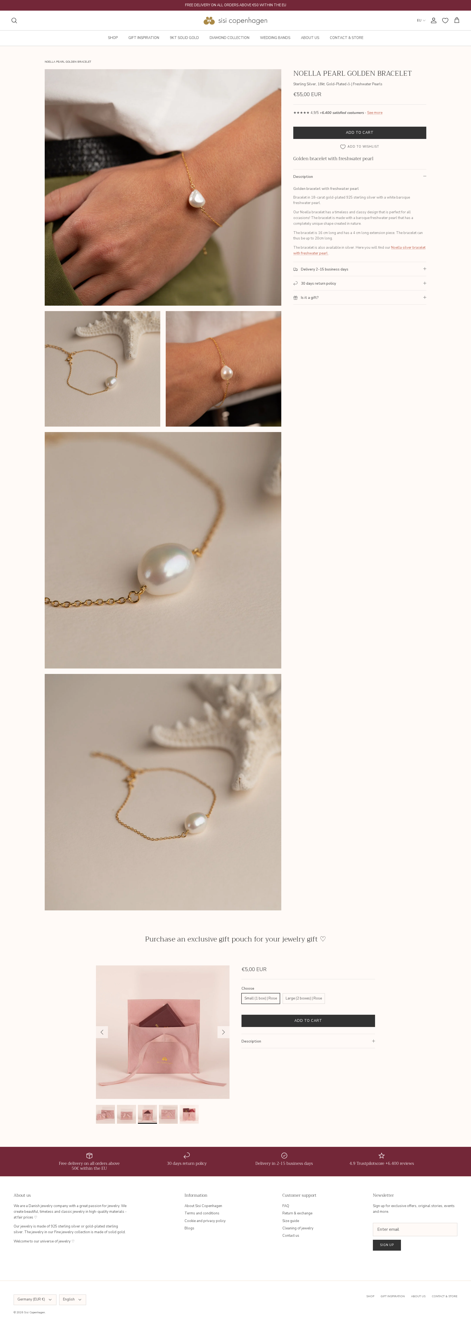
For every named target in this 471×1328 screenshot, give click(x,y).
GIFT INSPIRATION (143, 37)
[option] (163, 1032)
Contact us (290, 1235)
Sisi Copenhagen (34, 1312)
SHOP (113, 37)
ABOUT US (310, 37)
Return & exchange (297, 1213)
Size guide (290, 1220)
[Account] (432, 20)
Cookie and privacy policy (205, 1220)
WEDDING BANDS (275, 37)
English (69, 1299)
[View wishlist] (445, 20)
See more (374, 112)
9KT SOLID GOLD (184, 37)
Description (303, 176)
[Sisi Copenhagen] (236, 20)
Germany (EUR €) (31, 1299)
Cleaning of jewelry (297, 1228)
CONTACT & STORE (346, 37)
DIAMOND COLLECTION (229, 37)
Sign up (387, 1245)
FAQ (285, 1206)
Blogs (189, 1228)
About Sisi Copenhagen (203, 1206)
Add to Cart (360, 132)
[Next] (224, 1032)
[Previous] (102, 1032)
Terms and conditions (202, 1213)
